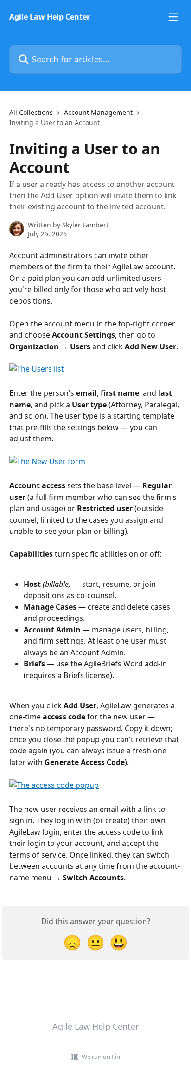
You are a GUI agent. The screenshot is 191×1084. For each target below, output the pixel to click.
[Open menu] (173, 16)
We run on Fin (101, 1056)
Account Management (98, 112)
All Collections (31, 112)
